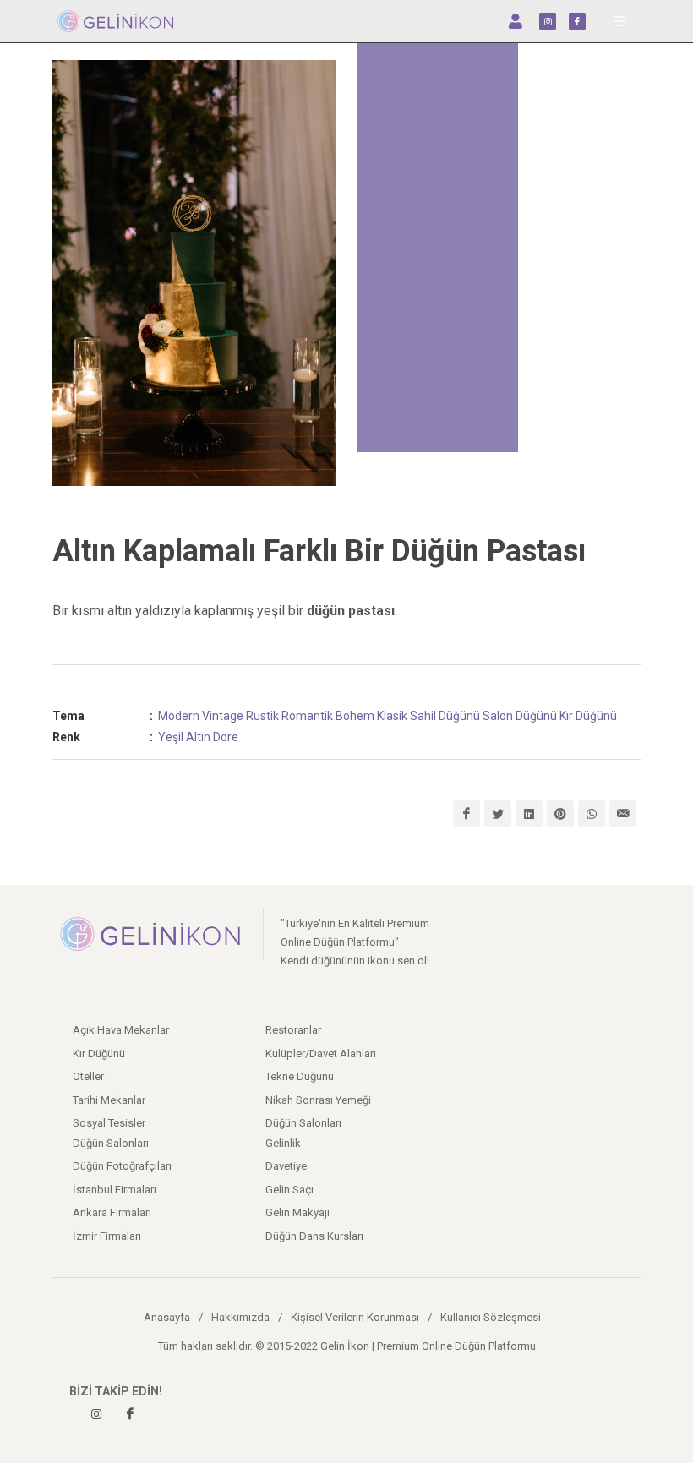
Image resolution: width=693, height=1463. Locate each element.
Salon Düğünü (520, 716)
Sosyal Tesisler (109, 1122)
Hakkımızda (240, 1317)
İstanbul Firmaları (114, 1189)
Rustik (262, 716)
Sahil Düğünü (445, 716)
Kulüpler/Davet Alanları (320, 1053)
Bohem (355, 716)
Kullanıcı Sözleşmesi (490, 1317)
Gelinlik (283, 1143)
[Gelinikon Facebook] (130, 1414)
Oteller (88, 1076)
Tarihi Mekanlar (109, 1100)
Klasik (392, 716)
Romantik (307, 716)
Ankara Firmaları (112, 1212)
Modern (178, 716)
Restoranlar (293, 1030)
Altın (198, 737)
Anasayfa (167, 1317)
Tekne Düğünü (299, 1076)
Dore (225, 737)
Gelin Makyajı (297, 1212)
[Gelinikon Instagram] (96, 1414)
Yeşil (170, 737)
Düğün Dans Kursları (314, 1236)
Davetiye (286, 1166)
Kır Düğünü (588, 716)
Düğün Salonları (303, 1122)
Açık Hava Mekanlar (121, 1030)
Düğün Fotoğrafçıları (122, 1166)
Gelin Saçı (289, 1189)
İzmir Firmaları (107, 1236)
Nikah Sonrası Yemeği (318, 1100)
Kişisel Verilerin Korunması (355, 1317)
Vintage (222, 716)
